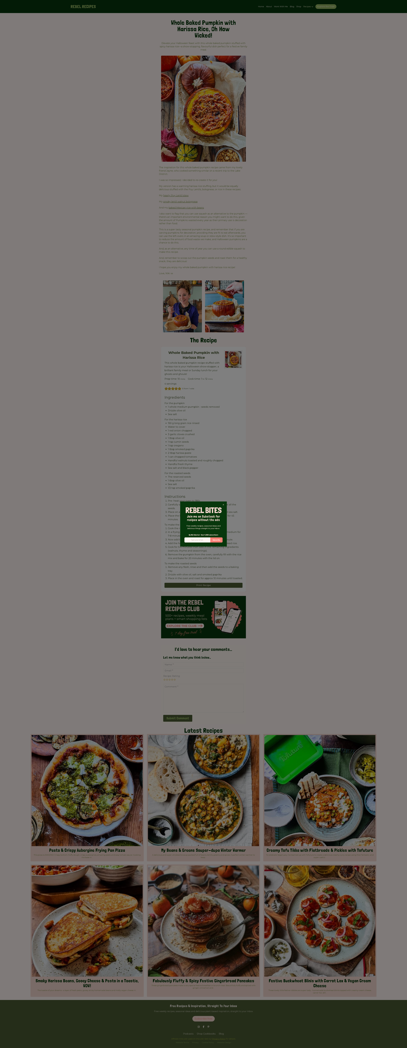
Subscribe (216, 540)
